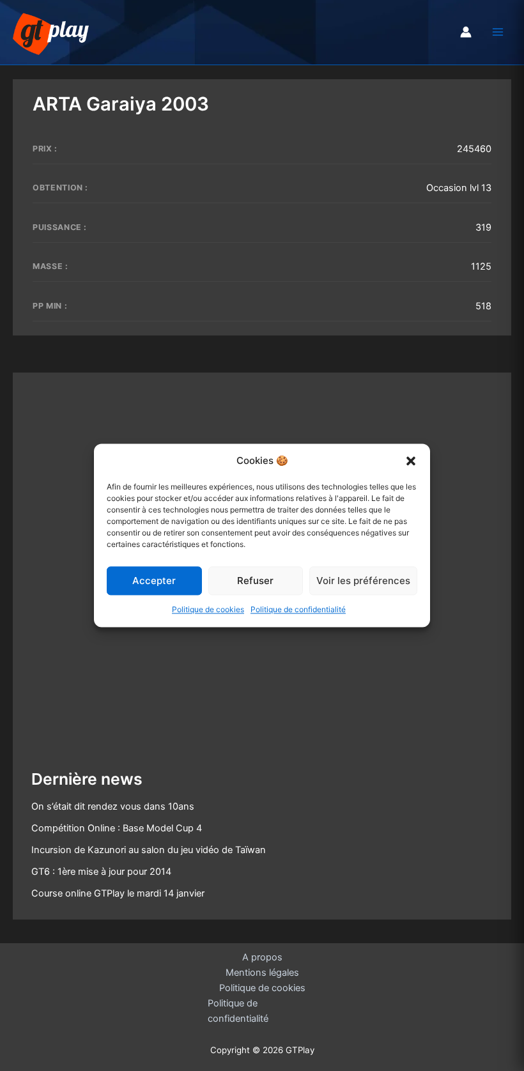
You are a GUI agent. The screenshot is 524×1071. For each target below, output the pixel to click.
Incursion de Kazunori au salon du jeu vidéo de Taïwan (148, 850)
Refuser (255, 580)
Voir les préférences (363, 580)
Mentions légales (262, 972)
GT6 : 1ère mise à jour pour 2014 (101, 871)
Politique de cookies (208, 610)
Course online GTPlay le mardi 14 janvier (117, 893)
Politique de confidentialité (298, 610)
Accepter (154, 580)
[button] (411, 460)
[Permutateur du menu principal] (497, 32)
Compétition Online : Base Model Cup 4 (116, 828)
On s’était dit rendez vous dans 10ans (112, 806)
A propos (262, 957)
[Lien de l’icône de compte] (466, 32)
